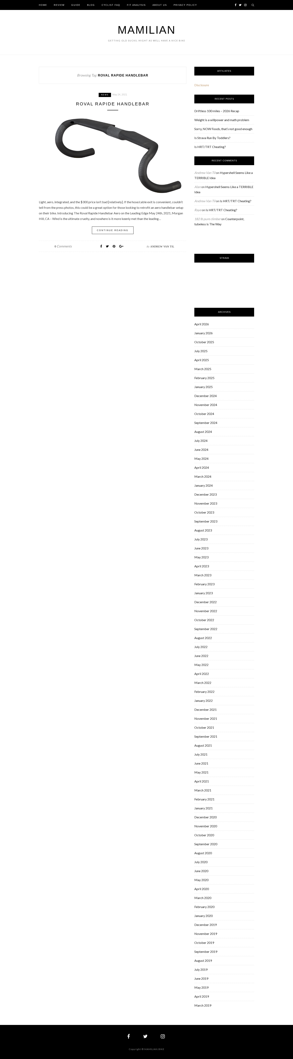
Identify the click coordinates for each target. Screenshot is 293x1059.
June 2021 (201, 763)
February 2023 (204, 584)
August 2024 (203, 431)
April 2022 (201, 674)
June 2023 (201, 548)
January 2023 (203, 593)
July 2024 (200, 440)
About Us (159, 5)
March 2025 (202, 369)
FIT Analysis (136, 5)
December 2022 (205, 602)
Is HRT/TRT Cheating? (210, 147)
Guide (75, 5)
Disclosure (201, 85)
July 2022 (200, 647)
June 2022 (201, 656)
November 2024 (205, 405)
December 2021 (205, 709)
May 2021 (201, 772)
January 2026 (203, 333)
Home (43, 5)
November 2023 (205, 503)
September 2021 (205, 736)
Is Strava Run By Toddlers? (212, 138)
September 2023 (205, 521)
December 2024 (205, 396)
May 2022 (201, 665)
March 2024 (202, 476)
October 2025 (204, 342)
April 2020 (201, 889)
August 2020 (203, 853)
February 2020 (204, 907)
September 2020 (205, 844)
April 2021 (201, 781)
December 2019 (205, 925)
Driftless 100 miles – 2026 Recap (216, 111)
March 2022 (202, 682)
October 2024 (204, 414)
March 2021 (202, 790)
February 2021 (204, 799)
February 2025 (204, 378)
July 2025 (200, 351)
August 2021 (203, 745)
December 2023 (205, 494)
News (105, 95)
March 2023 (202, 575)
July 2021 (200, 754)
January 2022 (203, 700)
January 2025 (203, 387)
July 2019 (200, 969)
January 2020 (203, 916)
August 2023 (203, 530)
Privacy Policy (185, 5)
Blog (91, 5)
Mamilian (147, 30)
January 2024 (203, 485)
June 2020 (201, 871)
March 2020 (202, 898)
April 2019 (201, 996)
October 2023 (204, 512)
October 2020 (204, 835)
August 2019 (203, 960)
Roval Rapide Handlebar (112, 103)
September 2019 (205, 951)
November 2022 (205, 611)
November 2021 (205, 718)
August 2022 (203, 638)
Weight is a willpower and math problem (221, 120)
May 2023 (201, 557)
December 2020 (205, 817)
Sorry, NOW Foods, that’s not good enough (223, 129)
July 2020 (200, 862)
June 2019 (201, 978)
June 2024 (201, 449)
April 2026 (201, 324)
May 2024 (201, 458)
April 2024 (201, 467)
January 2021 (203, 808)
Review (59, 5)
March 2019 (202, 1005)
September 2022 (205, 629)
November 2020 (205, 826)
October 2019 (204, 942)
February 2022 (204, 691)
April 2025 (201, 360)
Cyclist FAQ (111, 5)
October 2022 (204, 620)
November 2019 (205, 933)
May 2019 (201, 987)
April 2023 (201, 566)
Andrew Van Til (162, 246)
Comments (63, 246)
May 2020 (201, 880)
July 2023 (200, 539)
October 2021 (204, 727)
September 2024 (205, 423)
